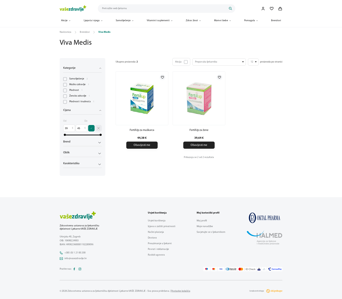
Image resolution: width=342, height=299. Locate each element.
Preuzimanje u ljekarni (160, 243)
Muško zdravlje (79, 84)
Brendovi (276, 20)
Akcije (64, 20)
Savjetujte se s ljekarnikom (211, 232)
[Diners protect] (264, 269)
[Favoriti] (272, 8)
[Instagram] (79, 269)
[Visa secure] (259, 269)
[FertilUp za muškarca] (142, 98)
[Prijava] (263, 8)
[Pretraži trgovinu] (230, 8)
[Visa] (221, 269)
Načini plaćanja (156, 232)
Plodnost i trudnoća (81, 101)
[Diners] (231, 269)
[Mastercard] (214, 269)
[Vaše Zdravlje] (73, 8)
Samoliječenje (123, 20)
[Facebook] (74, 269)
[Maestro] (206, 269)
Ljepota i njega (92, 20)
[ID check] (247, 269)
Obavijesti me (142, 145)
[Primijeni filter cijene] (91, 128)
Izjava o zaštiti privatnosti (161, 226)
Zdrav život (192, 20)
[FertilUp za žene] (199, 98)
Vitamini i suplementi (158, 20)
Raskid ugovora (156, 255)
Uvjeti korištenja (156, 220)
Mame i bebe (221, 20)
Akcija (178, 62)
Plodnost (75, 90)
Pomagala (249, 20)
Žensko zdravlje (79, 96)
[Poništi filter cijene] (98, 128)
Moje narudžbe (205, 226)
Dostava (152, 237)
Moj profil (202, 220)
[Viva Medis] (264, 217)
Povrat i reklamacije (158, 249)
